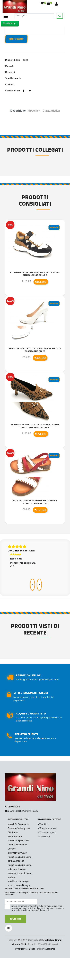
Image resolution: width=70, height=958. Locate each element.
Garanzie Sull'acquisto (19, 828)
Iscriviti (15, 918)
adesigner (50, 949)
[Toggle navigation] (6, 16)
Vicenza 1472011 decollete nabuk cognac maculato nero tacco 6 (35, 426)
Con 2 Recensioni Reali (21, 550)
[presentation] (32, 585)
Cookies (12, 848)
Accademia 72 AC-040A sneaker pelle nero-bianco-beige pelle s (35, 273)
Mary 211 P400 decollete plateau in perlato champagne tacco (35, 350)
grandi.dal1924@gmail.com (23, 810)
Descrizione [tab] (18, 110)
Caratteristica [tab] (51, 110)
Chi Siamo (13, 832)
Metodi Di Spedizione (18, 840)
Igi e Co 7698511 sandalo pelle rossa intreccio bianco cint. (35, 502)
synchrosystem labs (25, 949)
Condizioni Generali (17, 844)
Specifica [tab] (34, 110)
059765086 (14, 806)
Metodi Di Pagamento (18, 824)
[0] (42, 3)
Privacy (47, 906)
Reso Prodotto (15, 836)
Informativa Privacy (17, 853)
